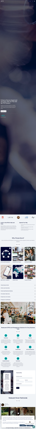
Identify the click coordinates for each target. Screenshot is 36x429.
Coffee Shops (6, 337)
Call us (32, 1)
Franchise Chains (17, 349)
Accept (23, 425)
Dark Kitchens (18, 360)
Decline (30, 425)
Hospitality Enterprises (6, 360)
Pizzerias (6, 349)
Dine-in (18, 337)
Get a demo (29, 1)
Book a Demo (3, 111)
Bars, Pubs (30, 337)
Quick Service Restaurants (30, 349)
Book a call (17, 244)
